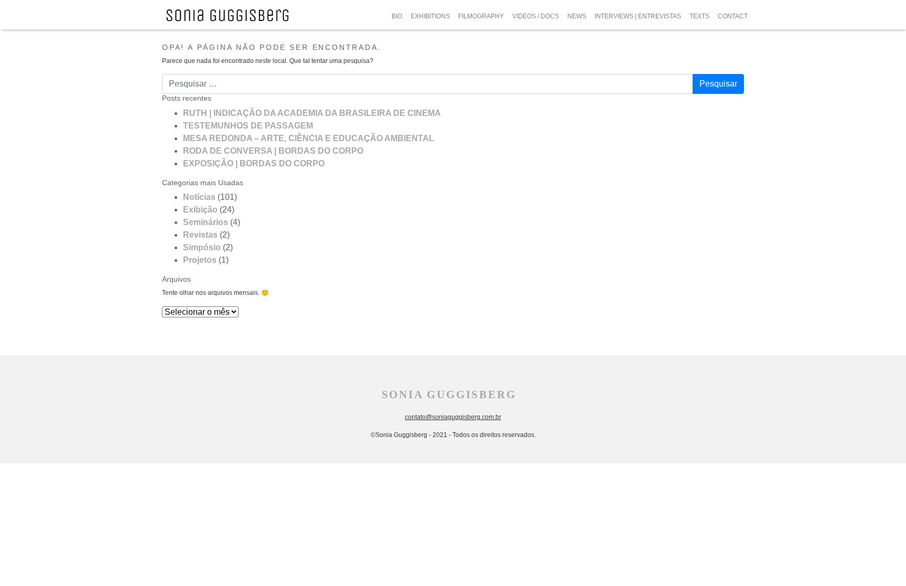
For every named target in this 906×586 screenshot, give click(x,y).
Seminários (205, 222)
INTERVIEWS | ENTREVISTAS (638, 16)
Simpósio (202, 247)
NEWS (576, 16)
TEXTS (699, 16)
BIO (397, 16)
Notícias (199, 197)
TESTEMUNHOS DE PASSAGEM (248, 125)
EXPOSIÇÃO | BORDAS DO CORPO (254, 163)
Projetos (200, 259)
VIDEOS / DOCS (535, 16)
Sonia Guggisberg (449, 394)
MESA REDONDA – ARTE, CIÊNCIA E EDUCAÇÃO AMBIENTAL (308, 138)
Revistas (200, 234)
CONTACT (733, 16)
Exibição (200, 209)
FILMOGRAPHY (481, 16)
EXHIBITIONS (430, 16)
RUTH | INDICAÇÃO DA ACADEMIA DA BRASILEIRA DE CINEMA (312, 113)
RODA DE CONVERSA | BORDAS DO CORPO (273, 150)
